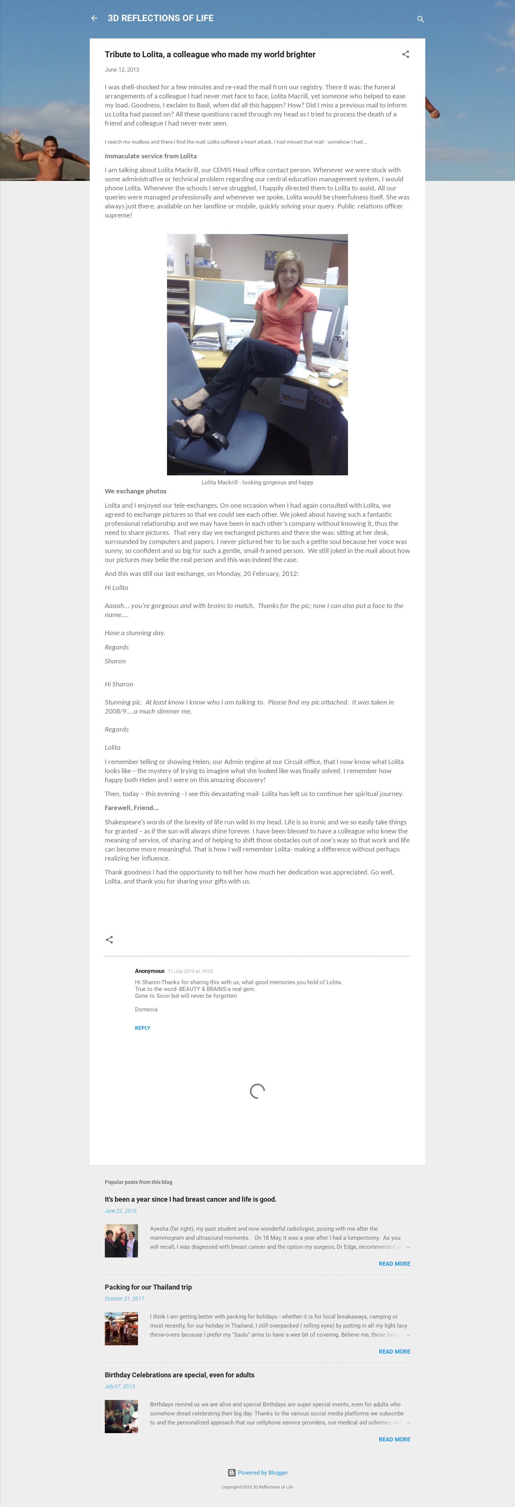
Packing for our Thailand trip (148, 1287)
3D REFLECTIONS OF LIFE (161, 18)
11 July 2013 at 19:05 (190, 971)
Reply (142, 1028)
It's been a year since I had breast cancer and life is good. (191, 1199)
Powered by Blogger (262, 1472)
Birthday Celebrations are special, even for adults (179, 1375)
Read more (394, 1263)
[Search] (420, 20)
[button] (405, 55)
